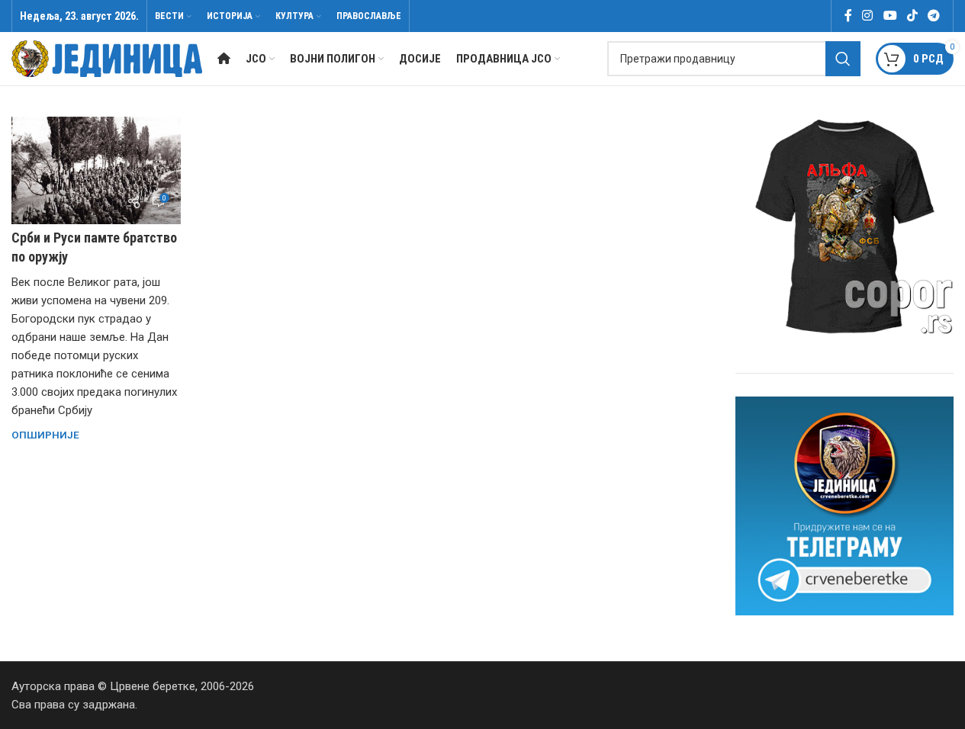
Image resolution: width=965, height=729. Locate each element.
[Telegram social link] (934, 15)
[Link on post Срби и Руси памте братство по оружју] (96, 170)
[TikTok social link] (912, 15)
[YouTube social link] (890, 15)
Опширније (45, 435)
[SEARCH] (842, 58)
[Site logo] (106, 58)
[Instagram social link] (867, 15)
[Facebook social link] (848, 15)
